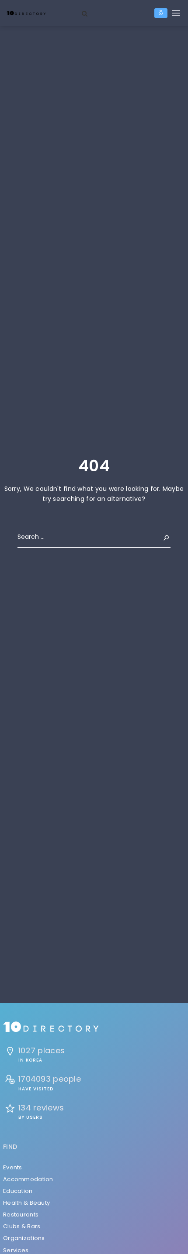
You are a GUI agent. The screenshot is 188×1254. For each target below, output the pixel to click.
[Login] (160, 13)
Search (159, 536)
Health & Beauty (26, 1203)
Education (18, 1191)
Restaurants (20, 1214)
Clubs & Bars (21, 1226)
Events (12, 1167)
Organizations (24, 1238)
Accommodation (28, 1179)
